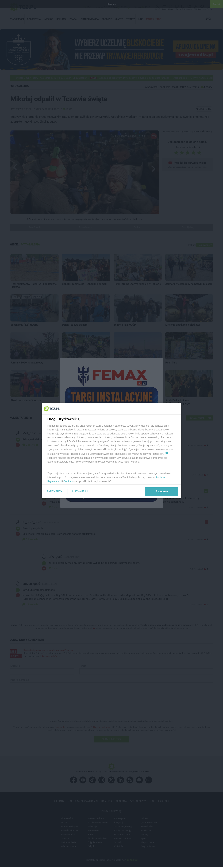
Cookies (68, 481)
